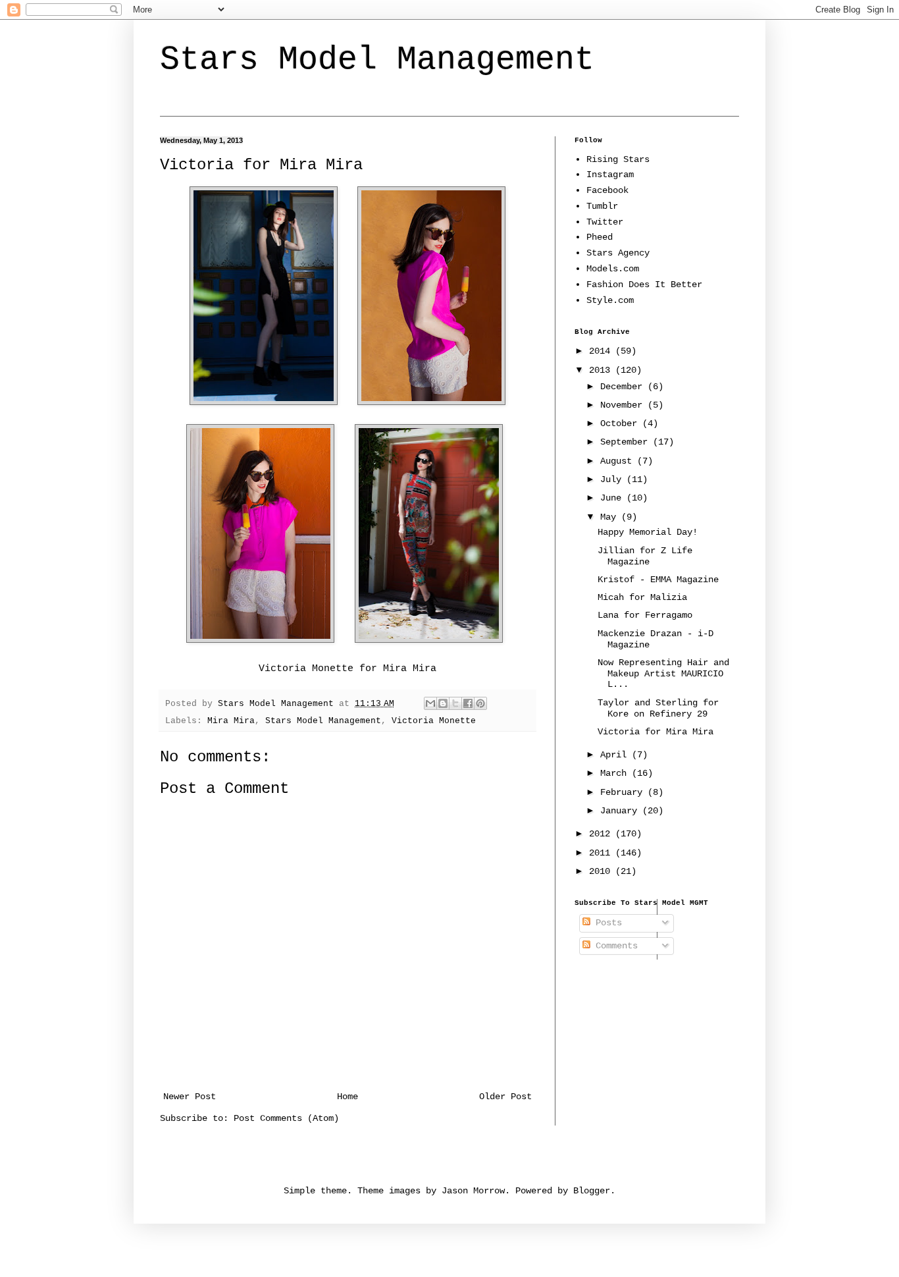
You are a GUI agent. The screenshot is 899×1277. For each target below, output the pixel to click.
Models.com (612, 268)
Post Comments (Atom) (286, 1118)
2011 (602, 853)
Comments (614, 945)
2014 (602, 351)
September (626, 442)
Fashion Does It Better (644, 284)
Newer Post (189, 1096)
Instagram (610, 174)
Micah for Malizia (642, 597)
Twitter (604, 222)
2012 (602, 834)
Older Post (505, 1096)
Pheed (599, 237)
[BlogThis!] (443, 703)
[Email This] (430, 703)
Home (347, 1096)
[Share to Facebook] (468, 703)
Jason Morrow (473, 1190)
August (618, 461)
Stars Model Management (377, 59)
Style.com (610, 300)
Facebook (607, 190)
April (616, 754)
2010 (602, 871)
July (613, 479)
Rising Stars (618, 159)
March (616, 773)
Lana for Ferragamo (645, 615)
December (624, 386)
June (613, 498)
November (624, 405)
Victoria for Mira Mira (655, 731)
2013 (602, 370)
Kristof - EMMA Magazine (658, 579)
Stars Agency (618, 253)
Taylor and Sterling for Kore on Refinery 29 (658, 708)
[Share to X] (455, 703)
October (621, 423)
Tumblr (602, 206)
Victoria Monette (306, 668)
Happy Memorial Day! (648, 532)
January (621, 810)
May (610, 517)
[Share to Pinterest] (480, 703)
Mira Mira (409, 668)
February (624, 792)
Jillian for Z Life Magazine (645, 556)
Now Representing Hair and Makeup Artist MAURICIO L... (663, 673)
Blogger (591, 1190)
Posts (606, 922)
